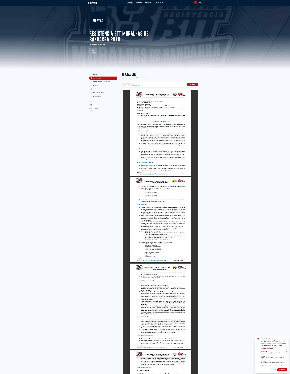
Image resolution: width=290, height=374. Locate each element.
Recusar (273, 369)
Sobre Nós (148, 2)
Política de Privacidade (267, 348)
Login (200, 2)
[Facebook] (90, 111)
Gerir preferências (267, 365)
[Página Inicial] (92, 3)
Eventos (130, 2)
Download (193, 84)
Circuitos (139, 2)
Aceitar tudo (282, 369)
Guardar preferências (280, 365)
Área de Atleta (159, 2)
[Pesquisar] (195, 2)
